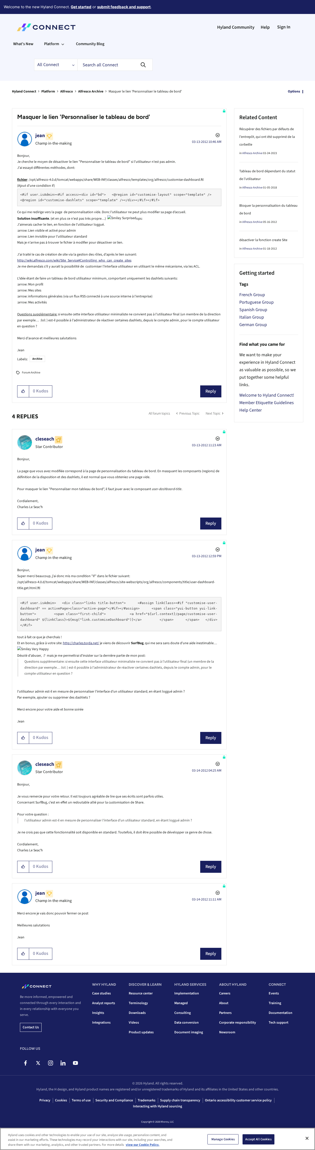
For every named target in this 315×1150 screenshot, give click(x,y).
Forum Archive (31, 372)
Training (275, 1003)
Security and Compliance (114, 1100)
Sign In (283, 27)
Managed (181, 1003)
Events (274, 993)
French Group (252, 295)
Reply (210, 391)
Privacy (44, 1100)
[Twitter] (38, 1063)
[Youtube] (75, 1063)
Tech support (278, 1022)
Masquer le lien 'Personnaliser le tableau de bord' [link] (145, 91)
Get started (81, 6)
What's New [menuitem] (23, 44)
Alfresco (66, 91)
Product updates (141, 1032)
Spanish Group (253, 310)
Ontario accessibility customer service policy (238, 1100)
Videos (134, 1022)
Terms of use (81, 1100)
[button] (23, 391)
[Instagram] (50, 1063)
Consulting (182, 1012)
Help (265, 27)
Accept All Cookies (258, 1139)
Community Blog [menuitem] (90, 44)
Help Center (250, 410)
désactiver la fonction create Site (263, 240)
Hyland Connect (24, 91)
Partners (225, 1012)
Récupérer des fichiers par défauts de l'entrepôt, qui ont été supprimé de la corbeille (267, 137)
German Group (253, 325)
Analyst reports (103, 1003)
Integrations (101, 1022)
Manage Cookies (223, 1139)
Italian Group (251, 317)
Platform (48, 91)
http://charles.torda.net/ (81, 643)
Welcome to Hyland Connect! (266, 395)
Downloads (137, 1012)
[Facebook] (25, 1063)
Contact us (31, 1027)
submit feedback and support (124, 6)
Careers (224, 993)
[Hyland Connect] (46, 27)
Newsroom (227, 1032)
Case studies (101, 993)
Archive (37, 359)
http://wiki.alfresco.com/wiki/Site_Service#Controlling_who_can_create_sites (74, 260)
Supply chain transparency (180, 1100)
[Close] (307, 1138)
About (223, 1003)
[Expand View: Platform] (62, 43)
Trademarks (146, 1100)
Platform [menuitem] (51, 44)
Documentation (280, 1012)
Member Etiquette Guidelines (266, 403)
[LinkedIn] (62, 1063)
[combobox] (115, 65)
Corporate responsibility (237, 1022)
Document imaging (188, 1032)
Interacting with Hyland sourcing (157, 1106)
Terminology (138, 1003)
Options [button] (294, 91)
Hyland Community (235, 27)
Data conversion (186, 1022)
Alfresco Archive (90, 91)
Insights (98, 1012)
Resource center (141, 993)
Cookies (61, 1100)
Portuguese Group (256, 302)
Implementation (186, 993)
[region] (157, 1139)
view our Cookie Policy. (142, 1145)
